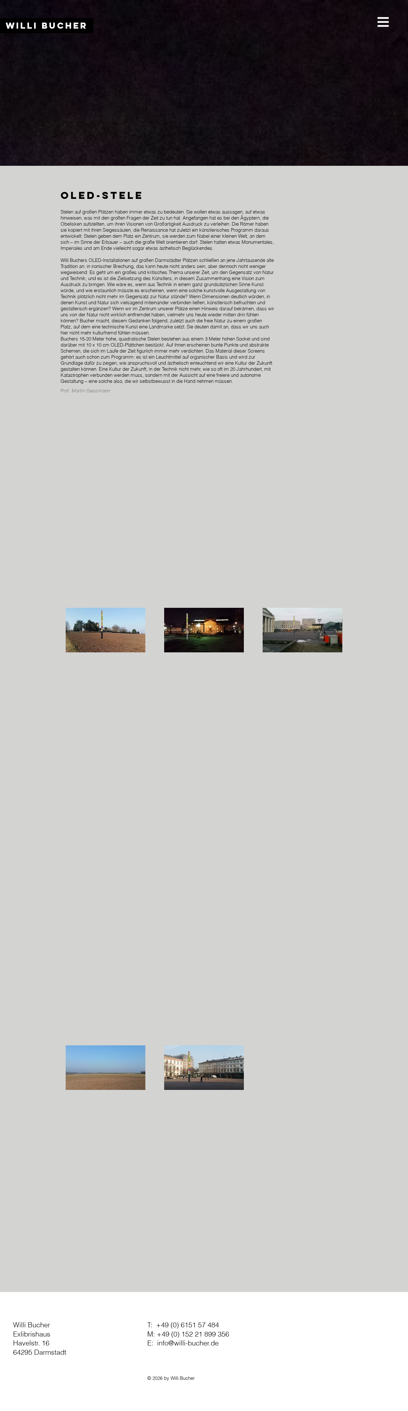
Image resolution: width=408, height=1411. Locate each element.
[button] (383, 22)
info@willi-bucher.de (188, 1342)
